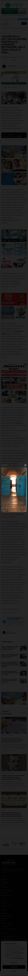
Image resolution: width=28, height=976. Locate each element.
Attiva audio (5, 510)
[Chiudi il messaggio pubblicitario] (25, 465)
